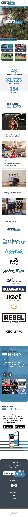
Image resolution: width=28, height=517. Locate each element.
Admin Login (15, 513)
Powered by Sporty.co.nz (14, 511)
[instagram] (10, 374)
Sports (14, 498)
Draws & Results (13, 492)
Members (14, 512)
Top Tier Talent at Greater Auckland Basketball (12, 164)
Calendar (14, 495)
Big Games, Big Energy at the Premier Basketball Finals (12, 136)
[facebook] (5, 374)
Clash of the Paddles (10, 222)
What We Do (14, 502)
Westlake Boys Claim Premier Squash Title (12, 193)
